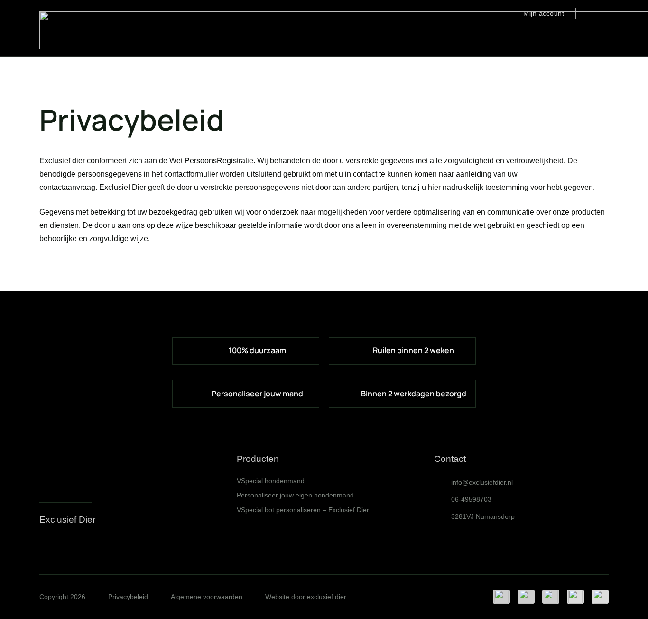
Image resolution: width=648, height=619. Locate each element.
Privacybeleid (128, 596)
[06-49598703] (442, 499)
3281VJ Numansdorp (483, 516)
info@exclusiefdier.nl (482, 482)
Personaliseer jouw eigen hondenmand (295, 495)
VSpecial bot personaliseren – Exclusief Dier (303, 510)
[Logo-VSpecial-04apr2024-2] (58, 472)
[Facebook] (61, 545)
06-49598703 (471, 499)
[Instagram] (43, 546)
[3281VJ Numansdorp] (442, 516)
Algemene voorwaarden (206, 596)
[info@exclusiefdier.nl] (442, 482)
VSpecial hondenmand (271, 481)
